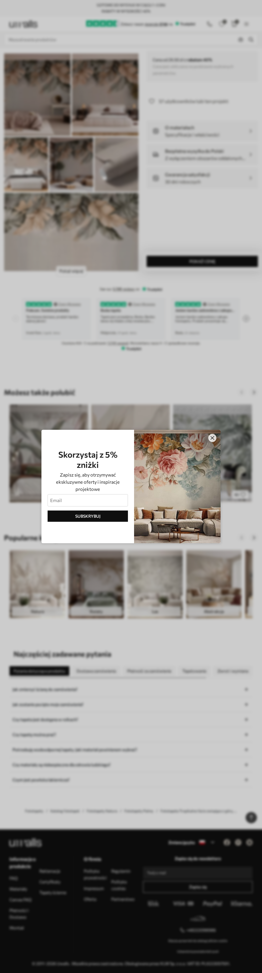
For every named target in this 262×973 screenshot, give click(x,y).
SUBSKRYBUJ (88, 516)
